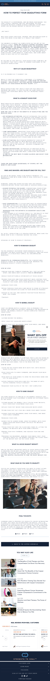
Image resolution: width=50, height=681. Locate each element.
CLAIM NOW (37, 349)
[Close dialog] (47, 327)
